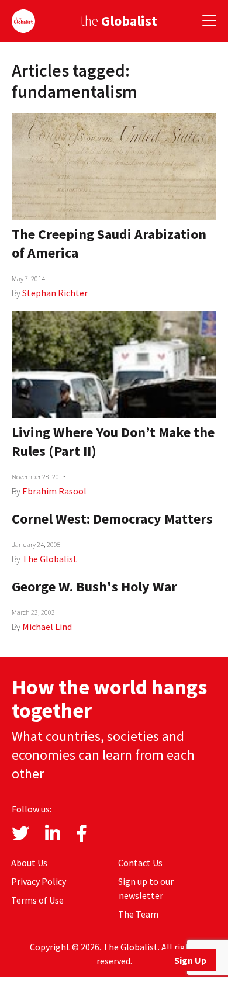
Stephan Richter (55, 293)
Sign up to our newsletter (146, 888)
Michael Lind (47, 626)
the (118, 21)
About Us (29, 862)
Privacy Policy (38, 881)
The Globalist (49, 559)
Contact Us (140, 862)
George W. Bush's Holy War (94, 586)
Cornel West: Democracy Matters (112, 519)
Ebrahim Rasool (54, 491)
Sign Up (190, 960)
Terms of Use (37, 900)
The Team (138, 914)
